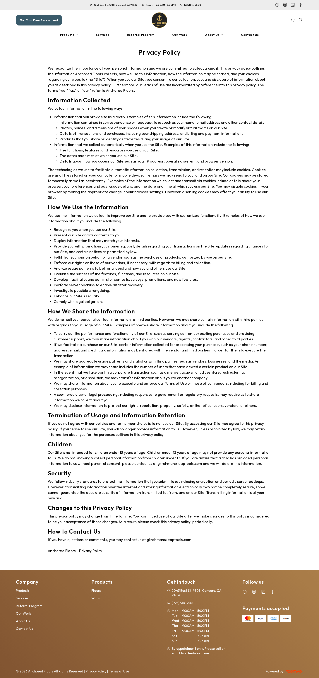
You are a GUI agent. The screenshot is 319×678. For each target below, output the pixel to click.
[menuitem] (69, 35)
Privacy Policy (96, 671)
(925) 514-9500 (192, 5)
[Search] (300, 20)
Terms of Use (119, 671)
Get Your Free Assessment (39, 20)
